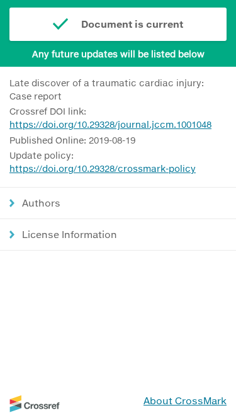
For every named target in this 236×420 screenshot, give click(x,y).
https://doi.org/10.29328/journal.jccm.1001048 (110, 124)
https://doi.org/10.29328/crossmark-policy (102, 168)
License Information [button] (69, 234)
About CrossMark (185, 400)
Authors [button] (41, 202)
